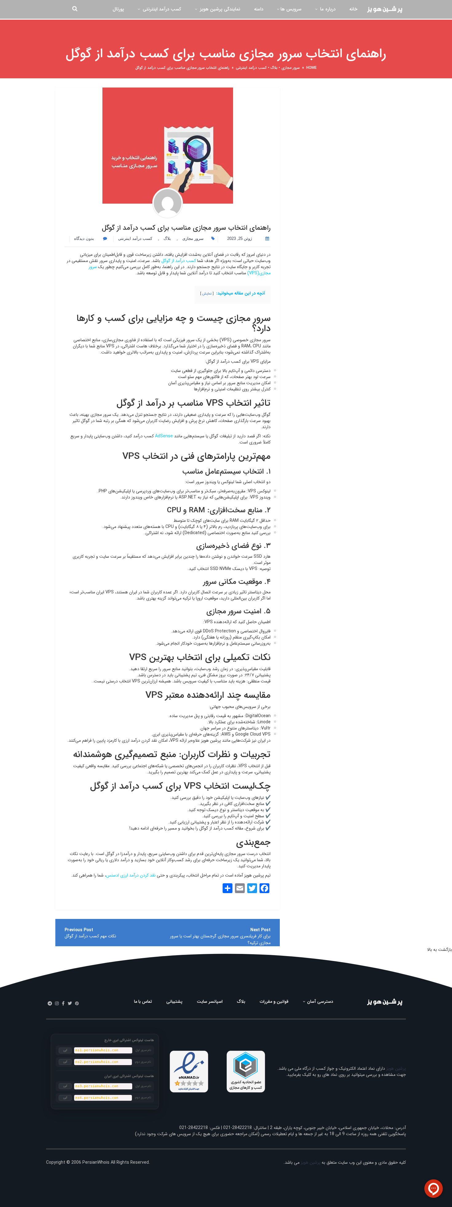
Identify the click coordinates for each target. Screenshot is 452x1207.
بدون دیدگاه (84, 238)
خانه (353, 9)
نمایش (207, 293)
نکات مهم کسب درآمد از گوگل (90, 936)
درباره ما (327, 9)
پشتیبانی (174, 1001)
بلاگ (274, 68)
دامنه (258, 9)
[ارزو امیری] (167, 203)
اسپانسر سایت (210, 1001)
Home (311, 68)
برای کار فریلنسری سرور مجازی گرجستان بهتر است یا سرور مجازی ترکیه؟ (220, 939)
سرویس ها (290, 9)
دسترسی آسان (319, 1001)
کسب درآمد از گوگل (178, 260)
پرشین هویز (396, 1068)
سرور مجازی (290, 68)
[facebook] (63, 1003)
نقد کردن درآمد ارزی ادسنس (131, 875)
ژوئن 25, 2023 (239, 238)
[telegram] (50, 1003)
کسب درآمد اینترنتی (161, 9)
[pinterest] (77, 1003)
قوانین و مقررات (274, 1001)
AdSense (164, 436)
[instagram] (57, 1003)
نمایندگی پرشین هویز (219, 9)
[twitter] (70, 1003)
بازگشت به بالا (439, 949)
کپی (65, 1050)
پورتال (118, 9)
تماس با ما (143, 1001)
